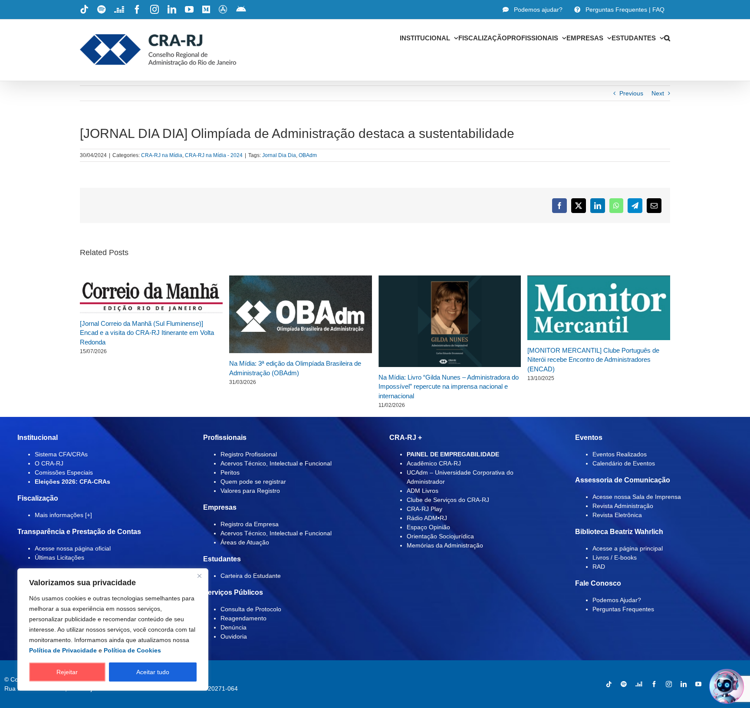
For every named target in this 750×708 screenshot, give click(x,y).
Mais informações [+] (63, 514)
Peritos (230, 472)
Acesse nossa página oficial (73, 548)
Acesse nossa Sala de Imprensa (636, 496)
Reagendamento (243, 618)
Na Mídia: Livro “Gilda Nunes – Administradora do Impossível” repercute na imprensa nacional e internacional (448, 387)
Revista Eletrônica (617, 514)
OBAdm (308, 155)
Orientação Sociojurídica (440, 536)
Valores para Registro (250, 490)
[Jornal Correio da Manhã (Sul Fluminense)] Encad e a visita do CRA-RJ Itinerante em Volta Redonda (147, 333)
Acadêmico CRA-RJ (434, 463)
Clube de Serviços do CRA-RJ (448, 499)
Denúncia (233, 627)
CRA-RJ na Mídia (161, 155)
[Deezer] (638, 684)
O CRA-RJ (49, 463)
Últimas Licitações (59, 557)
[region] (112, 629)
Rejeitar (67, 672)
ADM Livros (422, 490)
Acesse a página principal (627, 548)
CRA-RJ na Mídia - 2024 (214, 155)
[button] (667, 38)
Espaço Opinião (428, 527)
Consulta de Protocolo (250, 609)
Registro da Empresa (249, 524)
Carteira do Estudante (250, 575)
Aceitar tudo (152, 672)
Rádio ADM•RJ (427, 518)
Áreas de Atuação (244, 542)
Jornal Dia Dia (279, 155)
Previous (631, 93)
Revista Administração (622, 505)
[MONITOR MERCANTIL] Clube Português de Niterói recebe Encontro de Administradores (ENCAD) (593, 360)
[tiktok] (609, 684)
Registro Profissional (248, 454)
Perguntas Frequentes (623, 609)
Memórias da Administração (445, 545)
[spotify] (624, 684)
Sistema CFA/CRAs (61, 454)
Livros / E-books (614, 557)
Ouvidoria (233, 636)
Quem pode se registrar (253, 481)
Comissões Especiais (64, 472)
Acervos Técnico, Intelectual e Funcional (276, 463)
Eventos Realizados (619, 454)
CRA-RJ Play (424, 508)
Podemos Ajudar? (616, 600)
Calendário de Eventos (623, 463)
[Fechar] (199, 575)
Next (657, 93)
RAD (598, 566)
